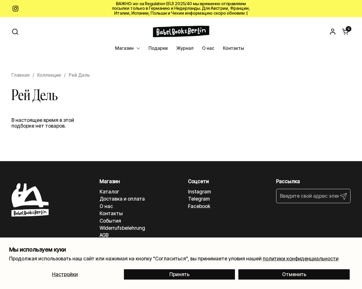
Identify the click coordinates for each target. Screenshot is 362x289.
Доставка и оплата (122, 199)
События (110, 221)
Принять (179, 274)
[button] (15, 31)
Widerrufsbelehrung (122, 228)
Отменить (294, 274)
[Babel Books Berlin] (181, 31)
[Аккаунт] (332, 31)
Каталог (109, 192)
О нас (106, 206)
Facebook (199, 206)
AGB (104, 235)
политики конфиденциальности (301, 259)
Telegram (199, 199)
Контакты (111, 213)
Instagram (199, 192)
